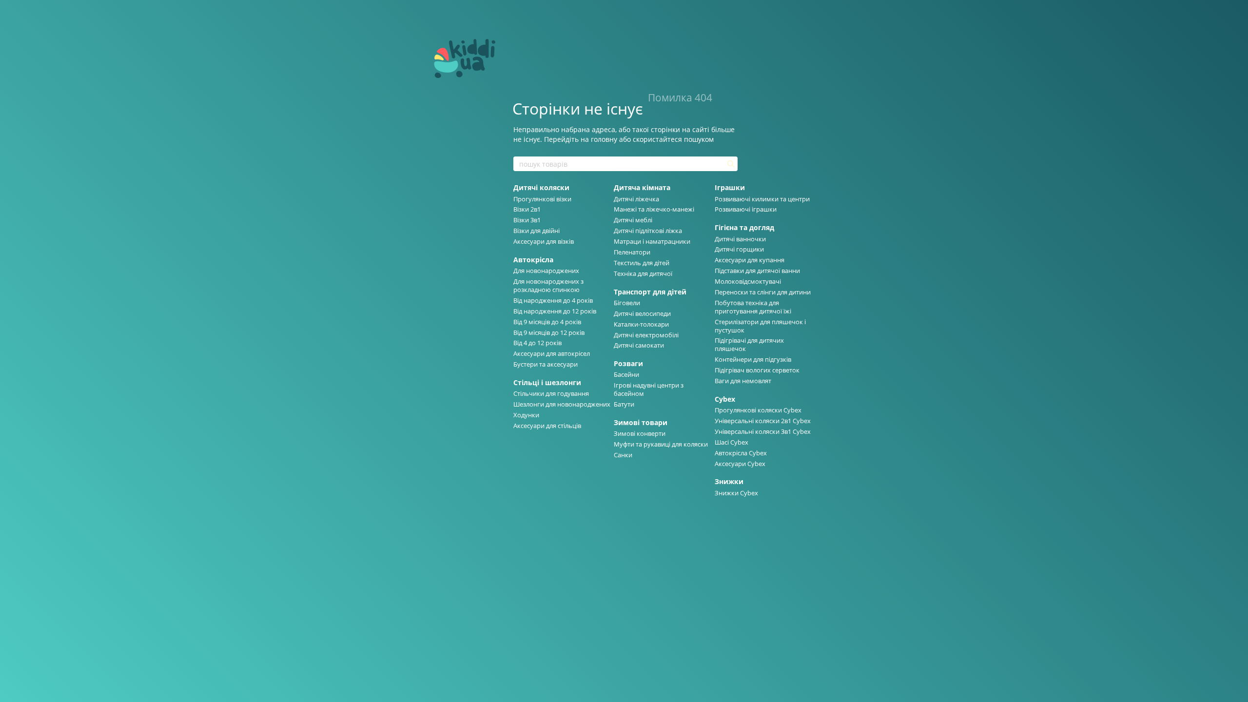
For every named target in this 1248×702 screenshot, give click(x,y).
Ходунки (526, 414)
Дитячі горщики (739, 249)
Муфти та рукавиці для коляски (661, 444)
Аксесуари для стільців (547, 425)
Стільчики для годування (551, 393)
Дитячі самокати (639, 345)
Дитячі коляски (541, 187)
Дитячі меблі (633, 219)
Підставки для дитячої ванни (757, 270)
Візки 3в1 (527, 219)
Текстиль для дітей (641, 262)
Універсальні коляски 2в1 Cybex (763, 420)
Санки (623, 454)
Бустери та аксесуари (545, 364)
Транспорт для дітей (650, 291)
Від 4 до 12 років (537, 342)
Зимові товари (640, 422)
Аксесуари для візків (543, 241)
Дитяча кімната (642, 187)
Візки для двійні (536, 230)
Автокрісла (533, 259)
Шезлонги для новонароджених (561, 404)
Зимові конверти (639, 433)
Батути (624, 404)
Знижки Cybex (736, 492)
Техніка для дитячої (643, 273)
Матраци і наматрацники (652, 241)
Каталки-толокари (641, 324)
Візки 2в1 (527, 209)
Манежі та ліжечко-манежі (654, 209)
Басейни (626, 374)
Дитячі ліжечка (636, 199)
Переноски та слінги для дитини (763, 292)
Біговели (627, 302)
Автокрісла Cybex (741, 452)
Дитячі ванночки (740, 238)
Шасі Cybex (731, 442)
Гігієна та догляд (744, 227)
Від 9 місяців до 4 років (547, 321)
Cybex (725, 399)
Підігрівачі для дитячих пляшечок (749, 344)
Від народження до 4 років (553, 300)
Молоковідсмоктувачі (748, 281)
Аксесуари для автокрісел (551, 353)
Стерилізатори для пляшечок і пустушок (760, 325)
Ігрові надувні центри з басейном (648, 389)
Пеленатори (632, 252)
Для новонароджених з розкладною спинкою (548, 285)
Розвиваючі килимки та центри (762, 199)
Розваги (628, 363)
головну (604, 139)
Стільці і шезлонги (547, 382)
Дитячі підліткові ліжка (648, 230)
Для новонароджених (546, 270)
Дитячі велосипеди (642, 313)
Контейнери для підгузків (753, 359)
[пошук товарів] (730, 163)
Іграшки (730, 187)
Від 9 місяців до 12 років (549, 332)
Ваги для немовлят (743, 380)
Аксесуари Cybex (740, 463)
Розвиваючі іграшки (746, 209)
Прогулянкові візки (542, 199)
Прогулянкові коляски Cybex (758, 410)
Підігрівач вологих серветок (757, 370)
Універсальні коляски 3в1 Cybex (763, 431)
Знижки (729, 481)
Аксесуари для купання (749, 259)
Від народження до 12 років (554, 311)
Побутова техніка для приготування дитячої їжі (753, 306)
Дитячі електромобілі (646, 335)
